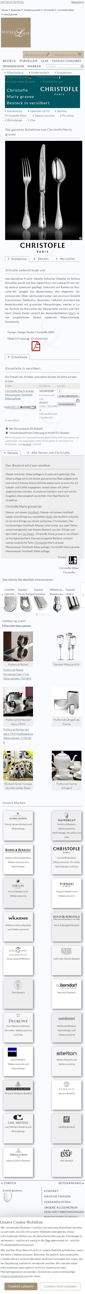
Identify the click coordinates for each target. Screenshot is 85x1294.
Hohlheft (33, 512)
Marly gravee (10, 14)
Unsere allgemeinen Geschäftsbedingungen (62, 1209)
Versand (43, 402)
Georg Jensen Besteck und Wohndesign (18, 826)
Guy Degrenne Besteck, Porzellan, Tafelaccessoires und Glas (18, 1030)
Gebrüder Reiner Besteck (67, 958)
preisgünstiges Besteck (21, 81)
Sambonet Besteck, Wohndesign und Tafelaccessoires (66, 1030)
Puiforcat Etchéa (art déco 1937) (18, 722)
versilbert (28, 534)
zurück (9, 1183)
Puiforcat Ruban (18, 664)
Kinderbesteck (40, 72)
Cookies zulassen (21, 1286)
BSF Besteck (66, 1160)
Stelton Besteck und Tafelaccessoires (67, 1062)
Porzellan (68, 115)
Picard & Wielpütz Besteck (18, 1093)
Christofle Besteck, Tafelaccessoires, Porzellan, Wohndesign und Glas (67, 862)
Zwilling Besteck (66, 1126)
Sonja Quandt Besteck (18, 958)
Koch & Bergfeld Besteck (66, 925)
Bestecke (16, 10)
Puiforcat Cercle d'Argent (67, 786)
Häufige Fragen (57, 1196)
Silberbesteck (15, 72)
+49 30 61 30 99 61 (12, 2)
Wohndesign (14, 120)
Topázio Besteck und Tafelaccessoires (66, 893)
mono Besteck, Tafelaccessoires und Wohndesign (18, 1064)
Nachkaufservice (52, 81)
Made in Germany (18, 77)
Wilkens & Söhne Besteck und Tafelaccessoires (18, 927)
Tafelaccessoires (45, 115)
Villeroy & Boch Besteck (18, 1160)
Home (5, 10)
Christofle (49, 10)
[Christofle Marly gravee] (43, 190)
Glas (33, 120)
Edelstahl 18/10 (39, 111)
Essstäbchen (64, 72)
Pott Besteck (18, 992)
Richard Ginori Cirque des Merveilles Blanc (18, 786)
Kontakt (51, 1191)
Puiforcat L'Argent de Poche (66, 722)
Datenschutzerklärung (14, 1276)
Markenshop (14, 111)
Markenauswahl (32, 10)
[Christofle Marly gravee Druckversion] (36, 348)
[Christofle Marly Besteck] (2, 594)
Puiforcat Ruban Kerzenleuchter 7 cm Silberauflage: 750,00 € (17, 674)
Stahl (49, 516)
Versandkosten (57, 1202)
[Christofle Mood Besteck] (83, 594)
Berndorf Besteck (67, 992)
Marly (72, 313)
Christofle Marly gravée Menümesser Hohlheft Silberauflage (19, 394)
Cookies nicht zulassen (60, 1286)
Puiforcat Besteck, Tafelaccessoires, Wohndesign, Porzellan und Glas (66, 831)
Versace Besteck (66, 1093)
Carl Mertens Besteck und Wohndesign (18, 1129)
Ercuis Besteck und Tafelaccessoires (18, 893)
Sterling (62, 111)
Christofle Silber (66, 10)
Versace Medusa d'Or (67, 664)
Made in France (49, 77)
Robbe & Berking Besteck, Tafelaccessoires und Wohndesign (18, 862)
